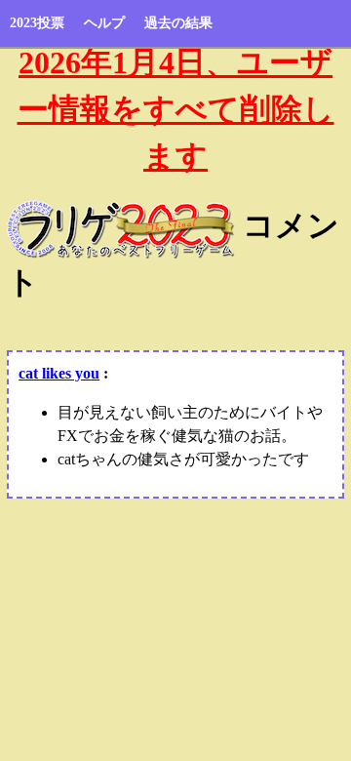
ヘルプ (104, 23)
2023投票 (37, 23)
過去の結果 (178, 23)
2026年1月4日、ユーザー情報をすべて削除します (176, 109)
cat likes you (59, 373)
